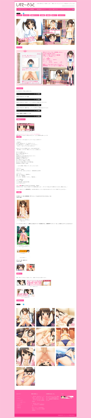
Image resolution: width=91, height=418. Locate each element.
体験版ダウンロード (34, 15)
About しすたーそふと (22, 9)
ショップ (62, 9)
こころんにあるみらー (36, 134)
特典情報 (48, 15)
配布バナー (54, 15)
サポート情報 (18, 185)
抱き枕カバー (19, 404)
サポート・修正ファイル (53, 9)
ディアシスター (20, 400)
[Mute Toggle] (36, 93)
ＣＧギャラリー (61, 15)
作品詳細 (42, 15)
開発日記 (19, 405)
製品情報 (32, 9)
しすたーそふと (19, 134)
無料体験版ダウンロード (41, 9)
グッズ (18, 396)
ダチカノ (19, 398)
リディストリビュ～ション (27, 134)
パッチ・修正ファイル (21, 402)
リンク (68, 9)
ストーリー (19, 15)
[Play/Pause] (17, 93)
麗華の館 (19, 407)
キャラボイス (26, 15)
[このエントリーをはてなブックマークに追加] (23, 13)
